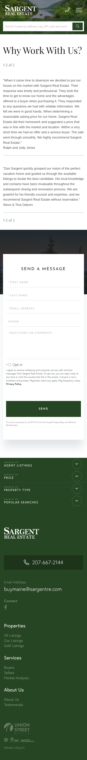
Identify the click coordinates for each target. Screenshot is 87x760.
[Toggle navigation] (79, 10)
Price (9, 478)
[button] (77, 26)
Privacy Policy (13, 384)
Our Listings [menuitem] (13, 640)
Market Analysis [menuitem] (16, 678)
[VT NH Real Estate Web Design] (43, 728)
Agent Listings (18, 465)
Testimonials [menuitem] (13, 704)
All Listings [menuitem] (12, 635)
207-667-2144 (47, 562)
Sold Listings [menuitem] (14, 645)
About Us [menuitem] (11, 699)
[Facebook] (5, 607)
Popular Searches (21, 502)
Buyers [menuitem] (9, 667)
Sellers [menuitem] (9, 672)
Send (43, 408)
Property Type (17, 490)
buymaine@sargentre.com (33, 589)
